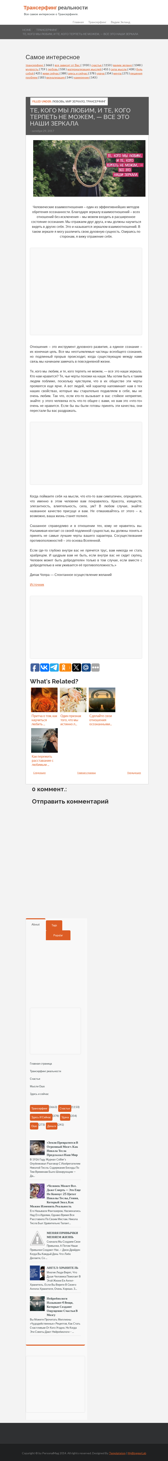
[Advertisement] (91, 291)
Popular (58, 935)
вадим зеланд (123, 65)
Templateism (117, 1453)
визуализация (55, 77)
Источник (37, 584)
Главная (78, 22)
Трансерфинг (97, 22)
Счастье (35, 1078)
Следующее (39, 772)
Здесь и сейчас (39, 1093)
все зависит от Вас (68, 65)
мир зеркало (75, 101)
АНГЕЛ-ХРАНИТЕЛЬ (62, 1267)
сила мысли (119, 69)
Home (27, 30)
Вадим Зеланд (120, 22)
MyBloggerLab (137, 1453)
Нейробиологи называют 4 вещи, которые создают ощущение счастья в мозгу (62, 1306)
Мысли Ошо (37, 1086)
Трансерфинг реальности (45, 1071)
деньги (51, 1126)
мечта (117, 73)
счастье (96, 65)
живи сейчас (51, 73)
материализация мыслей (84, 69)
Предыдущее (134, 772)
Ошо (34, 1126)
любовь (53, 69)
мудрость (32, 69)
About (36, 924)
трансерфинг (46, 30)
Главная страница (86, 772)
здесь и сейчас (78, 73)
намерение (82, 77)
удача (100, 73)
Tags (54, 925)
